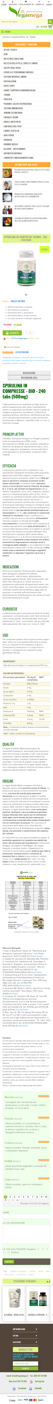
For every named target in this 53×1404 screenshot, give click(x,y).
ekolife (40, 1271)
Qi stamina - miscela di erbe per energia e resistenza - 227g (15, 1314)
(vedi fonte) (37, 956)
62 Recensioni (22, 352)
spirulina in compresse (18, 1271)
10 (46, 1197)
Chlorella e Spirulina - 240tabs (39, 1314)
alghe (48, 1271)
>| (17, 1200)
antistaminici (21, 1275)
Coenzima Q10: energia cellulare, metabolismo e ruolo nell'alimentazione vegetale (31, 219)
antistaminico (9, 1275)
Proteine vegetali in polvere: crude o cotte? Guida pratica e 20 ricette (32, 170)
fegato (31, 1275)
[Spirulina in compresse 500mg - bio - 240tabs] (26, 269)
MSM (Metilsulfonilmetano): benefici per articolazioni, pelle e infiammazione (28, 195)
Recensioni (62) (29, 377)
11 (5, 1200)
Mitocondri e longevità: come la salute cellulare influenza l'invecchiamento (32, 207)
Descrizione (29, 373)
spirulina (32, 1271)
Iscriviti (25, 1368)
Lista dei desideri (13, 347)
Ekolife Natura (18, 301)
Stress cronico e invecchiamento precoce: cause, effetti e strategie (32, 183)
